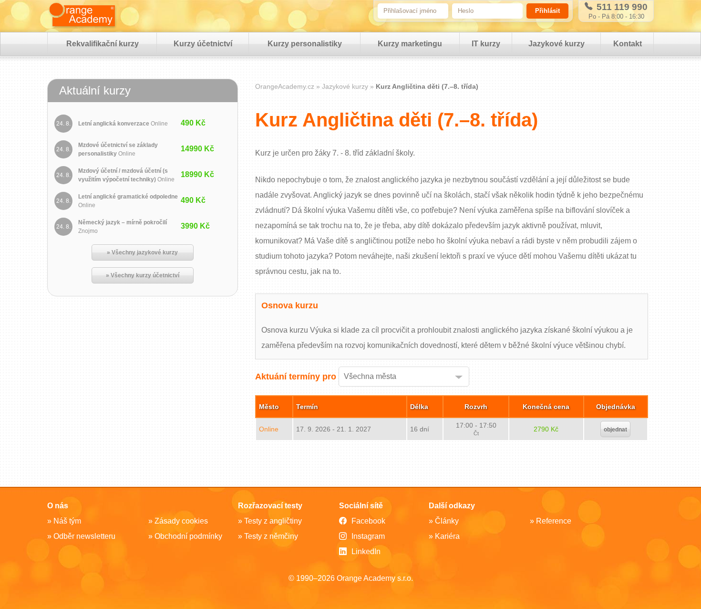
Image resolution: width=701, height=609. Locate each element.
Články (447, 521)
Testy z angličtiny (273, 521)
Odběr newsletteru (84, 536)
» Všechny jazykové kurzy (142, 252)
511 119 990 (621, 7)
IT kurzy (486, 44)
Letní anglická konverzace (123, 123)
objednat (615, 429)
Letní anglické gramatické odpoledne (128, 201)
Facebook (368, 521)
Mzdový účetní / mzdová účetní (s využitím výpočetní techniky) (126, 175)
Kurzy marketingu (410, 44)
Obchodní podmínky (188, 536)
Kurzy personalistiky (305, 44)
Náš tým (67, 521)
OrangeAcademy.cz (284, 86)
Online (268, 429)
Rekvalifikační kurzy (102, 44)
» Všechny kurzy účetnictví (142, 275)
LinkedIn (366, 551)
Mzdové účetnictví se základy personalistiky (118, 149)
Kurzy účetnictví (203, 44)
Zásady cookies (181, 521)
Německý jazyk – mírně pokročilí (122, 226)
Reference (553, 521)
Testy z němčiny (271, 536)
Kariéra (447, 536)
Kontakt (627, 44)
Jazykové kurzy (556, 44)
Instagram (368, 536)
